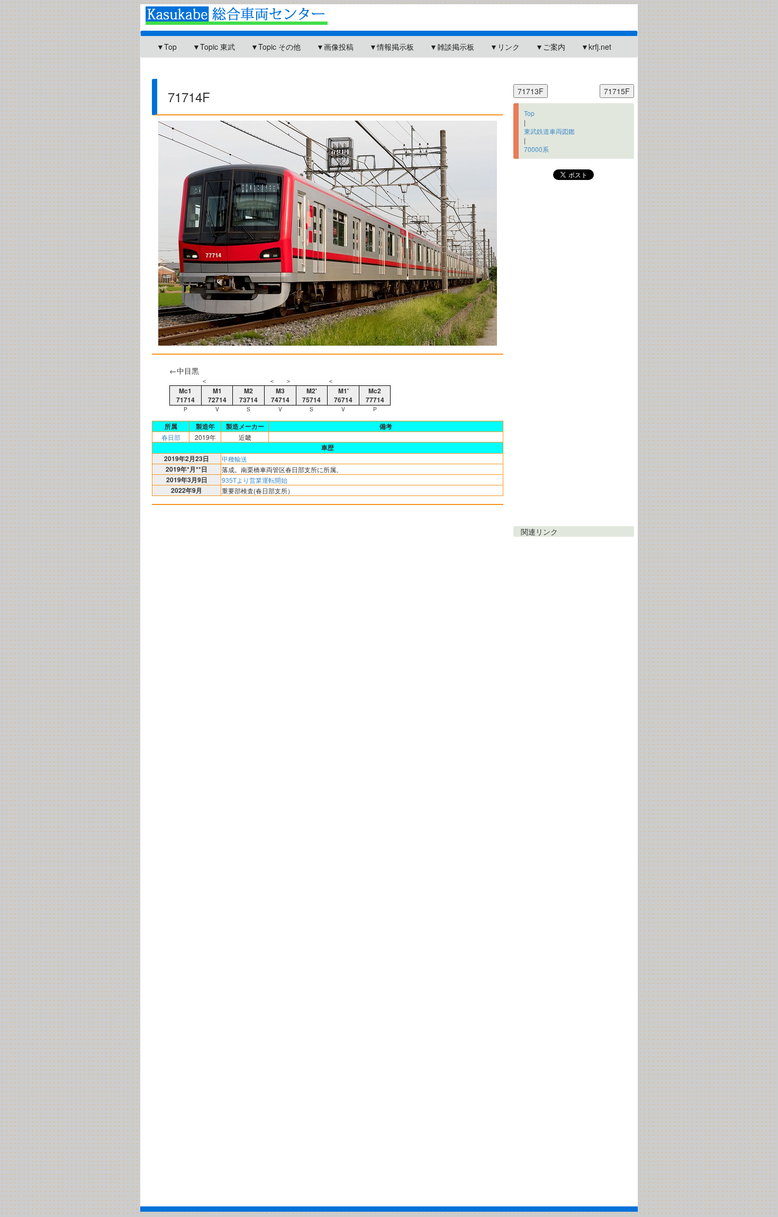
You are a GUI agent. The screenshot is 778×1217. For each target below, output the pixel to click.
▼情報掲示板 (391, 46)
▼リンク (505, 46)
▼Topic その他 (276, 46)
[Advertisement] (335, 73)
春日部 (170, 436)
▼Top (167, 46)
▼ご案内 (550, 46)
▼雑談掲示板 (452, 46)
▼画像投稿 (335, 46)
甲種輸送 (234, 458)
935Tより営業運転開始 (254, 479)
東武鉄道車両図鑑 (549, 131)
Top (529, 113)
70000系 (536, 149)
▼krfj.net (596, 46)
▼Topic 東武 (214, 46)
